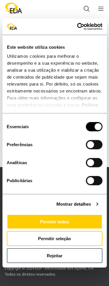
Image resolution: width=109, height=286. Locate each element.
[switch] (94, 144)
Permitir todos (54, 221)
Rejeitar (54, 255)
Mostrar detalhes (73, 204)
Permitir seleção (54, 238)
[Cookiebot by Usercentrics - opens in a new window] (77, 26)
